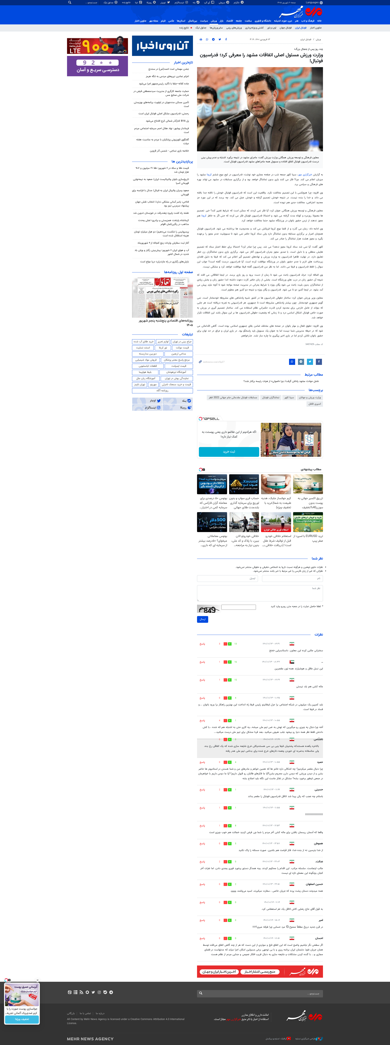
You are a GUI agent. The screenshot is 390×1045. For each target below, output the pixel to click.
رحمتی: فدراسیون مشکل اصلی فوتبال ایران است (164, 114)
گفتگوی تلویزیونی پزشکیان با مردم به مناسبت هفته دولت (162, 142)
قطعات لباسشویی (148, 366)
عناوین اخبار (316, 28)
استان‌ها (181, 21)
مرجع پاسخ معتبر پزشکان (177, 360)
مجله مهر (153, 21)
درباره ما (100, 1013)
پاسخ (202, 644)
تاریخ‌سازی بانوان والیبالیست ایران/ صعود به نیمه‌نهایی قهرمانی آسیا (161, 181)
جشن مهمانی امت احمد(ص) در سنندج (168, 69)
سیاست (204, 21)
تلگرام (237, 2)
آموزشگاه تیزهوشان (176, 372)
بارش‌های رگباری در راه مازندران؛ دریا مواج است (164, 262)
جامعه (239, 21)
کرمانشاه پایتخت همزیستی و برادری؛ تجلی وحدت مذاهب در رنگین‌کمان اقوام (163, 222)
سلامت (248, 21)
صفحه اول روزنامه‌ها (178, 272)
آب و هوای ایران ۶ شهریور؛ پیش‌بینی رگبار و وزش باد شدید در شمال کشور (162, 252)
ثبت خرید (229, 451)
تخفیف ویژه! (22, 1019)
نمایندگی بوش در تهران (177, 378)
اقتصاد (229, 21)
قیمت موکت (182, 348)
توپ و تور (271, 28)
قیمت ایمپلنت (178, 366)
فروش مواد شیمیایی (146, 360)
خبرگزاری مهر (305, 175)
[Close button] (38, 980)
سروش (222, 2)
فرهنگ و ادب (307, 21)
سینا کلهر (289, 398)
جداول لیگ (109, 2)
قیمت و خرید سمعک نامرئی (176, 385)
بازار (221, 21)
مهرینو (153, 385)
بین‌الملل (192, 21)
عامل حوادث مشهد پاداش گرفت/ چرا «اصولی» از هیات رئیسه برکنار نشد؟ (281, 381)
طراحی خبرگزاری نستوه (305, 1039)
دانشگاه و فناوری (263, 21)
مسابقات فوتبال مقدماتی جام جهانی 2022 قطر (233, 398)
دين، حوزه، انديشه (283, 21)
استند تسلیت (143, 348)
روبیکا (149, 2)
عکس (171, 21)
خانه (319, 21)
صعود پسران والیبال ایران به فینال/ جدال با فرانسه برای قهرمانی (160, 192)
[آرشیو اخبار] (75, 993)
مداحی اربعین (178, 354)
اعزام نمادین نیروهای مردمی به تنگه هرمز (167, 76)
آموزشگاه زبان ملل (145, 378)
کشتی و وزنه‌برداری (254, 28)
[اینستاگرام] (99, 993)
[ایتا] (69, 993)
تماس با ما (85, 1013)
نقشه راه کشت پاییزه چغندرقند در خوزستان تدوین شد (161, 213)
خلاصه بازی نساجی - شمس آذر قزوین (169, 151)
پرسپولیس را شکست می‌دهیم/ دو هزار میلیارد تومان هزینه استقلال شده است (161, 234)
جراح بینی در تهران (182, 342)
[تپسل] (200, 419)
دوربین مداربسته (148, 354)
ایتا (137, 2)
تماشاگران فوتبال (270, 398)
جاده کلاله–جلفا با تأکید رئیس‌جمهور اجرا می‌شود (164, 84)
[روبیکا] (87, 993)
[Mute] (270, 453)
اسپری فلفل (315, 404)
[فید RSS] (81, 993)
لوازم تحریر (163, 342)
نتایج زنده (126, 2)
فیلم (163, 21)
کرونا (209, 175)
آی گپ (207, 2)
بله (194, 2)
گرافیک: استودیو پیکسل (276, 1039)
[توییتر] (93, 993)
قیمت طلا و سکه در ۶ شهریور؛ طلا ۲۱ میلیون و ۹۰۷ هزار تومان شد (162, 170)
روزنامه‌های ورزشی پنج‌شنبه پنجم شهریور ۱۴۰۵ (163, 320)
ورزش (214, 21)
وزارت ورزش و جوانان (310, 398)
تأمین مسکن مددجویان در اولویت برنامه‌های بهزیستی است (161, 104)
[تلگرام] (111, 993)
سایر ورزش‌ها (216, 28)
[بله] (105, 993)
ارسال (203, 619)
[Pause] (264, 453)
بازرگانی (71, 1013)
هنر (296, 21)
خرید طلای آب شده (144, 342)
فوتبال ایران (301, 28)
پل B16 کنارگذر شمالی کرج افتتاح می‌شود (167, 121)
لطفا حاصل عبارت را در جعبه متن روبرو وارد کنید (297, 607)
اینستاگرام (180, 2)
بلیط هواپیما (145, 372)
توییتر (163, 2)
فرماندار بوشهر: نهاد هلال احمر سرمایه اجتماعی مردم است (161, 130)
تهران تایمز (139, 385)
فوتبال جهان (286, 28)
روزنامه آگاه (162, 391)
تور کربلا (163, 348)
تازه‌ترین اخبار (183, 62)
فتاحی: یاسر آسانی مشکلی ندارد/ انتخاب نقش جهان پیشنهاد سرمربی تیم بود (162, 204)
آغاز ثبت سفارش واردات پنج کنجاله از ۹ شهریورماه (163, 243)
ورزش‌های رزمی (234, 28)
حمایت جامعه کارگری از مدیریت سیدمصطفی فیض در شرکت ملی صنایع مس (161, 93)
